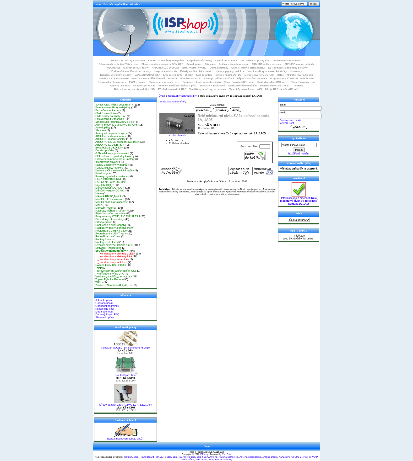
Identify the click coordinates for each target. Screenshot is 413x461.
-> (111, 250)
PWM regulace (137, 82)
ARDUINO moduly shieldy (299, 64)
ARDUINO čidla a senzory (266, 64)
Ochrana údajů (104, 303)
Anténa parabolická (250, 457)
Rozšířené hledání (298, 153)
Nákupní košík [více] (299, 163)
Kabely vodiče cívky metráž (196, 71)
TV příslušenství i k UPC (172, 89)
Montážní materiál (190, 78)
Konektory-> (102, 173)
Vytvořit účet (286, 123)
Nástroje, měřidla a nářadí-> (111, 210)
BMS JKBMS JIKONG (194, 67)
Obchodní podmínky (107, 305)
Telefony (298, 85)
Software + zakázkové (212, 85)
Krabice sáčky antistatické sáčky (267, 71)
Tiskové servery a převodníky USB (134, 89)
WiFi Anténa (187, 459)
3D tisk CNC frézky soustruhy (128, 60)
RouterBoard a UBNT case (239, 82)
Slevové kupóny (104, 317)
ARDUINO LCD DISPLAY (165, 67)
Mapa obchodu (104, 311)
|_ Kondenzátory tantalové (111, 262)
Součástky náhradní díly (182, 96)
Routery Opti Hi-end (144, 85)
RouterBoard (131, 457)
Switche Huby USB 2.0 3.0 (275, 85)
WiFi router (201, 459)
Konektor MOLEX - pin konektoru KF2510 (125, 347)
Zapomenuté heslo (290, 120)
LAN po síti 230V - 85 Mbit (178, 75)
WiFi (259, 89)
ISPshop (204, 454)
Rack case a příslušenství (164, 82)
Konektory (296, 71)
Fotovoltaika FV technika (287, 60)
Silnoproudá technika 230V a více (118, 64)
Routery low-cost (120, 85)
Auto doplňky (194, 64)
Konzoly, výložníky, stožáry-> (112, 176)
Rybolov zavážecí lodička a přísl (177, 85)
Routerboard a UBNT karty (272, 82)
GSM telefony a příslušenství (248, 67)
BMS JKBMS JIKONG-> (109, 147)
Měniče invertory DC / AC (259, 75)
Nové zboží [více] (125, 327)
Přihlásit (135, 4)
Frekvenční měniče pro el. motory (131, 71)
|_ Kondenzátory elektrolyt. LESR (115, 253)
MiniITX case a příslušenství (148, 78)
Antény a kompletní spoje (234, 64)
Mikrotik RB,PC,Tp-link (300, 75)
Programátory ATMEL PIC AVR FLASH (292, 78)
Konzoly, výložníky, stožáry (116, 75)
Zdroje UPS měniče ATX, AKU (282, 89)
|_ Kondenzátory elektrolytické (113, 256)
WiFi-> (99, 282)
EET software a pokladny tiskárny (288, 67)
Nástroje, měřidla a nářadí (219, 78)
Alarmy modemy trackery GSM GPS (162, 64)
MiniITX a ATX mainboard (114, 78)
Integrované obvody (165, 71)
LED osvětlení (204, 75)
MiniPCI (172, 78)
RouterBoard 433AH (174, 457)
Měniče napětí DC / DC (228, 75)
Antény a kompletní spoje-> (111, 133)
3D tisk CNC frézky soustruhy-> (114, 104)
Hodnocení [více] (125, 420)
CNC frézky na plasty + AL (255, 60)
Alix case (210, 64)
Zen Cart (226, 454)
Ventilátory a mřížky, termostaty (207, 89)
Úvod (98, 4)
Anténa (213, 457)
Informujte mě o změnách (298, 200)
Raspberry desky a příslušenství (202, 82)
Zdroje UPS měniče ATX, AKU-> (113, 285)
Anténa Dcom (269, 457)
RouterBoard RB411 (151, 457)
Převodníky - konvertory (112, 82)
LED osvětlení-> (104, 184)
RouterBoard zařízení (303, 82)
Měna (299, 213)
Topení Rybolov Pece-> (109, 279)
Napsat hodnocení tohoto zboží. (125, 438)
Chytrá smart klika (226, 60)
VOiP (315, 457)
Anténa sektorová (228, 457)
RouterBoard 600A (197, 457)
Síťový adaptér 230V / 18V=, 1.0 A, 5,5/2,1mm (125, 404)
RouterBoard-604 (125, 375)
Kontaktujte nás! (104, 308)
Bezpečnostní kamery (199, 60)
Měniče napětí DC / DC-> (110, 187)
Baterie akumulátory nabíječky (166, 60)
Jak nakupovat (104, 300)
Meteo (280, 75)
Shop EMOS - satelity (220, 459)
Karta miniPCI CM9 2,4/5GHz (295, 457)
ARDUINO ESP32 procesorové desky (127, 67)
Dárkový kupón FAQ (107, 314)
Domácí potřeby (219, 67)
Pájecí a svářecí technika (252, 78)
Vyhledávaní (299, 138)
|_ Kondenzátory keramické (112, 259)
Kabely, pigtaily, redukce (230, 71)
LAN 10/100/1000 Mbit (147, 75)
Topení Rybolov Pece (241, 89)
